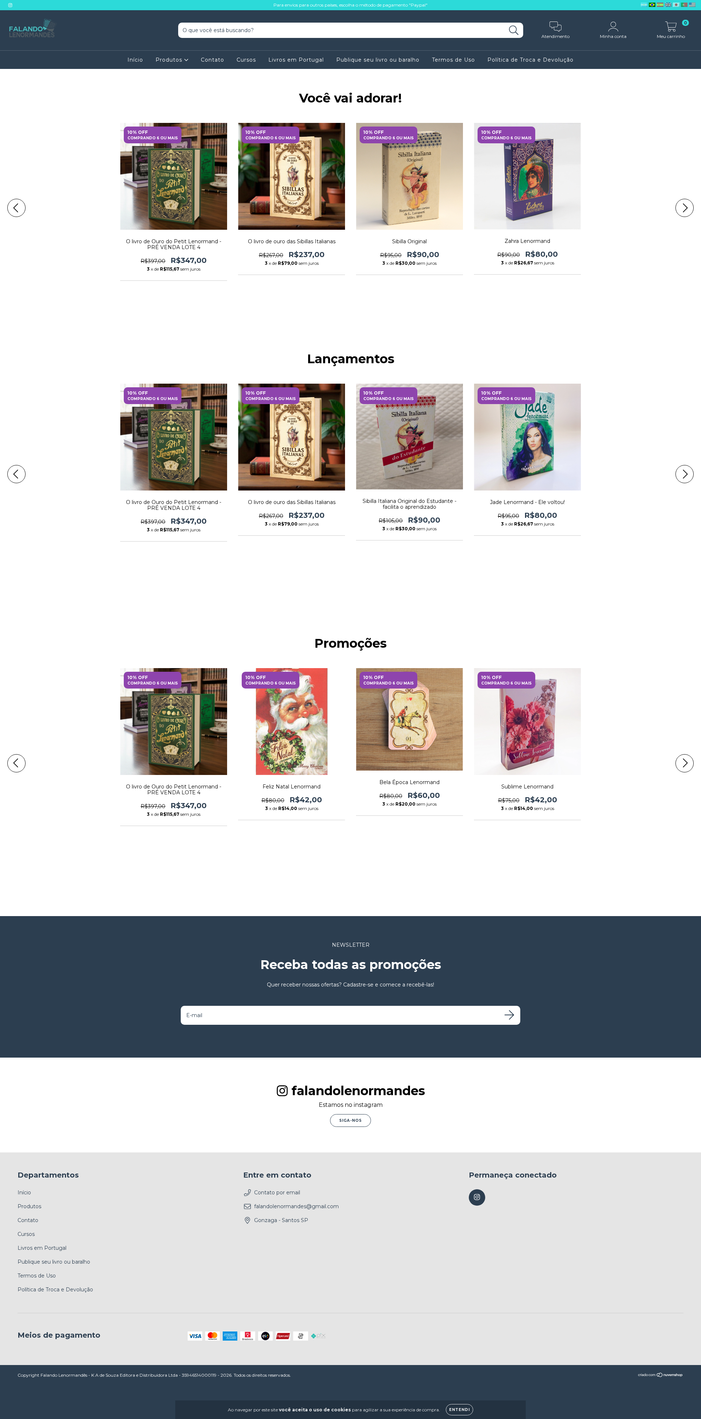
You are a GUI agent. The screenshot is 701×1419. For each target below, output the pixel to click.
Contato (212, 60)
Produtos (170, 60)
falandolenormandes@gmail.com (296, 1206)
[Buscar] (513, 30)
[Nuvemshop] (660, 1376)
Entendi (459, 1409)
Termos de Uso (453, 60)
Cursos (246, 60)
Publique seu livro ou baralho (378, 60)
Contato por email (277, 1192)
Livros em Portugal (296, 60)
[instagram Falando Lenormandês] (10, 5)
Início (135, 60)
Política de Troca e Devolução (530, 60)
